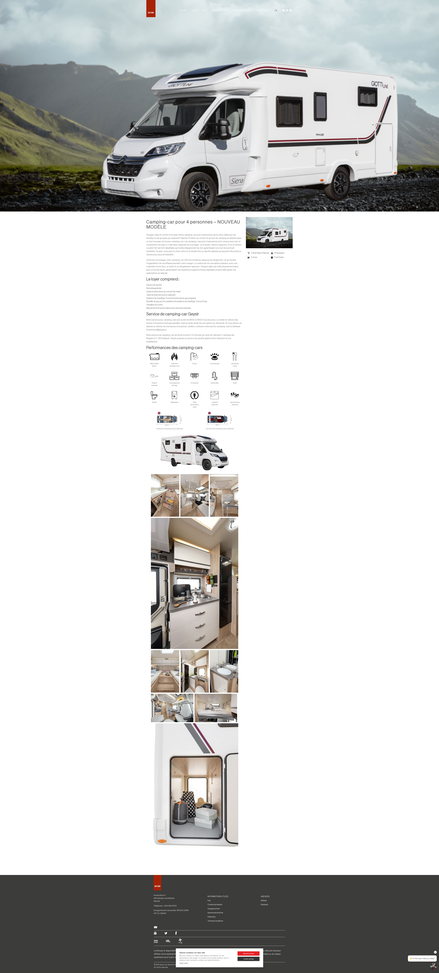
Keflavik (264, 900)
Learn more (183, 963)
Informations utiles (219, 10)
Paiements (211, 917)
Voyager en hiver (213, 909)
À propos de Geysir (262, 10)
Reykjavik (264, 904)
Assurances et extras (215, 913)
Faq (208, 900)
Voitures (183, 10)
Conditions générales (242, 10)
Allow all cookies (248, 953)
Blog (205, 10)
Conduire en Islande (214, 904)
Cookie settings (248, 959)
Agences (194, 10)
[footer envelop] (155, 927)
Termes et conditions (215, 921)
